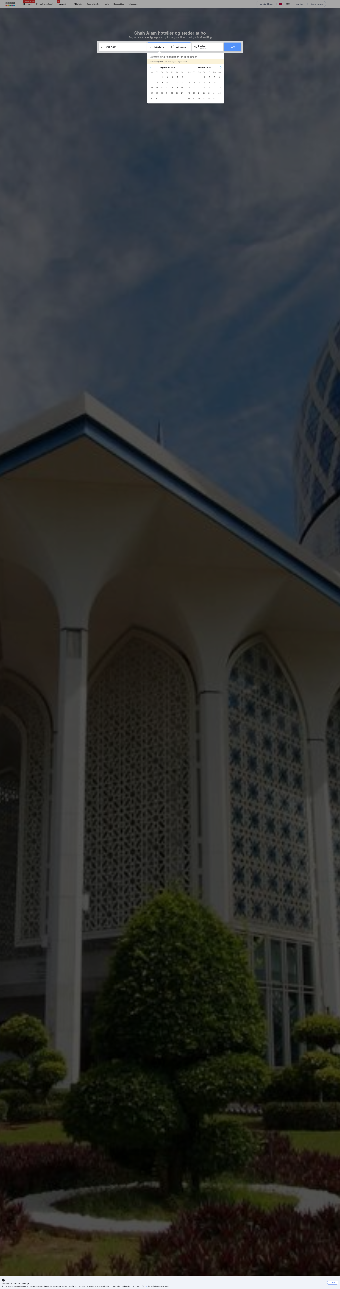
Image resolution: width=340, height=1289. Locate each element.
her (146, 1286)
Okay (333, 1282)
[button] (151, 67)
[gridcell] (157, 76)
